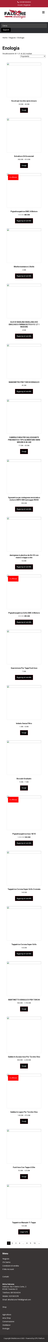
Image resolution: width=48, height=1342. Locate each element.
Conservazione (8, 1321)
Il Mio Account (8, 1269)
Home (4, 37)
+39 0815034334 (25, 2)
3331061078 (14, 1296)
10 (35, 1243)
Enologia (5, 1328)
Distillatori (6, 1325)
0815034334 (15, 1292)
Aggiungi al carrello (24, 221)
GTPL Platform (39, 1338)
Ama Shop (6, 1318)
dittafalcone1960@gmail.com (19, 1299)
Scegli (24, 110)
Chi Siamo (6, 1262)
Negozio (12, 37)
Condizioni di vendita (10, 1266)
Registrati (27, 5)
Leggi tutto (24, 1232)
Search (6, 29)
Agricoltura (6, 1314)
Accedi (20, 5)
